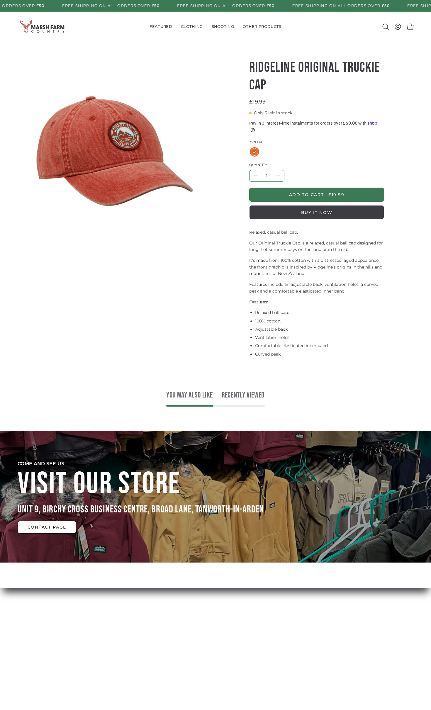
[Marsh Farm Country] (42, 26)
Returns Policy (218, 640)
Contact (129, 660)
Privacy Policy (217, 660)
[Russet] (254, 152)
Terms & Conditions (224, 650)
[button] (161, 26)
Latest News (134, 640)
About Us (131, 631)
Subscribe (131, 650)
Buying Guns (216, 631)
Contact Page (47, 527)
